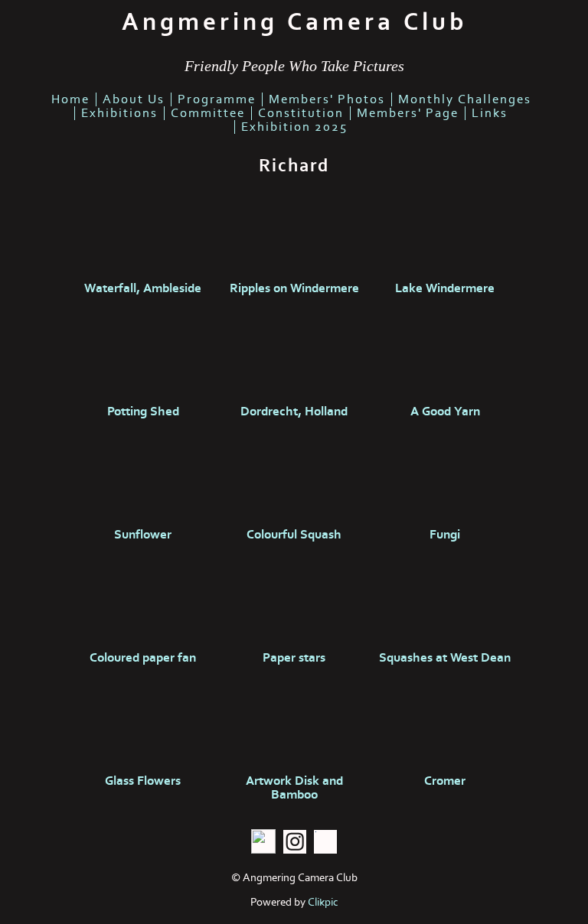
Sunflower (143, 535)
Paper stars (294, 658)
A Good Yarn (445, 411)
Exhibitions (119, 113)
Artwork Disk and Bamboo (294, 788)
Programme (217, 99)
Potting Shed (143, 411)
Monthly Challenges (464, 99)
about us (134, 99)
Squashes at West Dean (445, 658)
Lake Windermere (445, 288)
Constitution (301, 113)
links (490, 113)
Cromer (445, 781)
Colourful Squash (294, 535)
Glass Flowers (143, 781)
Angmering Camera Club (294, 22)
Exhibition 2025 (294, 127)
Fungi (445, 535)
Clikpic (323, 902)
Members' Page (408, 113)
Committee (208, 113)
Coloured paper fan (143, 658)
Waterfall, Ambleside (142, 288)
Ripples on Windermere (294, 288)
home (70, 99)
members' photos (327, 99)
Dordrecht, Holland (294, 411)
